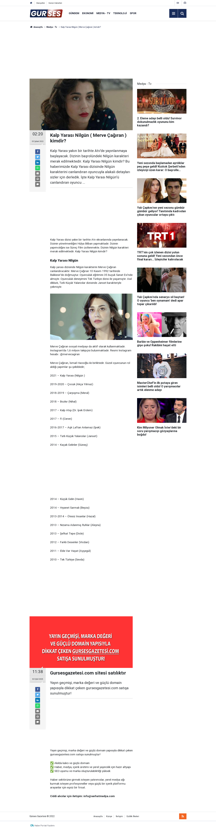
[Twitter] (37, 157)
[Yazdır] (37, 178)
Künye (109, 816)
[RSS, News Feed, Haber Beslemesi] (182, 816)
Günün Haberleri (55, 3)
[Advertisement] (15, 73)
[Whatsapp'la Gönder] (37, 168)
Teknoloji (120, 13)
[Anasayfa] (31, 3)
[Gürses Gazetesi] (46, 13)
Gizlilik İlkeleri (133, 816)
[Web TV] (177, 2)
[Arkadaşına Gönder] (37, 173)
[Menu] (173, 13)
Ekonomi (87, 13)
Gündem (74, 13)
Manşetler (40, 3)
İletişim (119, 816)
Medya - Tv (103, 13)
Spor (133, 13)
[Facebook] (37, 151)
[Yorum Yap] (37, 184)
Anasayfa (98, 816)
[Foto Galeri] (184, 2)
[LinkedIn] (37, 162)
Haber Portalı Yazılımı (45, 825)
